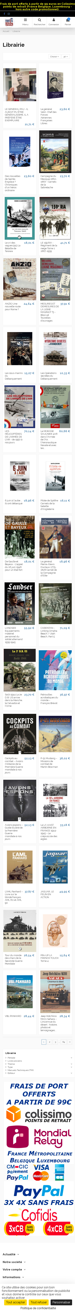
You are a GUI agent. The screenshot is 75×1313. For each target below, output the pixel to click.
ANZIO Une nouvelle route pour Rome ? (13, 306)
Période (11, 1057)
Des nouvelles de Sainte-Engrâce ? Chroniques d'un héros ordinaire (12, 183)
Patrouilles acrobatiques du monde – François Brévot (49, 699)
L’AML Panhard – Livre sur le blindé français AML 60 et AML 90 (14, 897)
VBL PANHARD (13, 1016)
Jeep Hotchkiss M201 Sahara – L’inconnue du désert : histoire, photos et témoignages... (49, 1023)
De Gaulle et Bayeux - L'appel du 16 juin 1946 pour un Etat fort (14, 565)
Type (10, 1067)
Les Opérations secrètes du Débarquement (49, 376)
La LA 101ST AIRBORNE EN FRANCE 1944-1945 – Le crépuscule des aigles (49, 832)
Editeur (11, 1073)
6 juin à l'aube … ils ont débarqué (13, 502)
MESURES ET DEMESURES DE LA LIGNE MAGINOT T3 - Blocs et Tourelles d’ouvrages (50, 312)
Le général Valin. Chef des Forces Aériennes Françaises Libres (48, 116)
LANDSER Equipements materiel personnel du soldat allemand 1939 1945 (14, 635)
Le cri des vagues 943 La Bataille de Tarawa (12, 247)
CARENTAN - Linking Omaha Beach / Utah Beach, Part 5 (49, 632)
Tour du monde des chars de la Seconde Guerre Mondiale (13, 959)
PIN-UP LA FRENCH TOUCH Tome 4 (49, 958)
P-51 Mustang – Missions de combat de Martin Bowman (49, 762)
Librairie (10, 1053)
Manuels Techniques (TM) (20, 1070)
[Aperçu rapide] (19, 105)
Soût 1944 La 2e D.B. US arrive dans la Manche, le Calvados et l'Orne (14, 700)
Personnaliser (61, 1302)
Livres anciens (15, 1061)
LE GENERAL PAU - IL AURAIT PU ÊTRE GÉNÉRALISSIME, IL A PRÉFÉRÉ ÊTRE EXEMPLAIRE (16, 115)
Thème (11, 1064)
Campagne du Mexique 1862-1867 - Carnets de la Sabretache (49, 182)
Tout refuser (39, 1302)
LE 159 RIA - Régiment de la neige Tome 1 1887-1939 (49, 247)
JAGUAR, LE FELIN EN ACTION (47, 894)
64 (63, 1042)
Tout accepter (15, 1302)
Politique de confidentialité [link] (38, 1308)
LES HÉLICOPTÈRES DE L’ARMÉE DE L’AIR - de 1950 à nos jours (13, 437)
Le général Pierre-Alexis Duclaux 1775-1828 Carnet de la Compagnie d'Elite (49, 568)
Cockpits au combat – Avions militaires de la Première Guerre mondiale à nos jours (14, 765)
